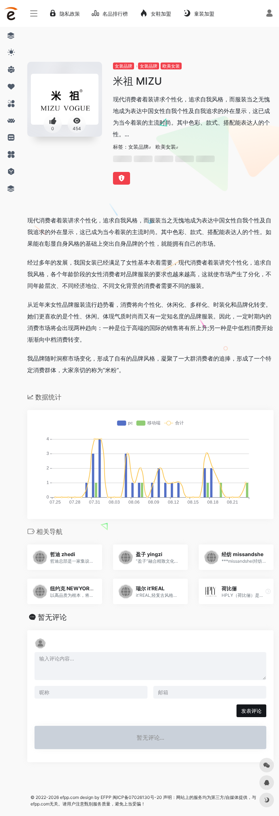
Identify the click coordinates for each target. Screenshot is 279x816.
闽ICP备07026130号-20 (137, 797)
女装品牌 (123, 66)
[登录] (269, 14)
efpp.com (69, 797)
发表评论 (251, 711)
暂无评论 (52, 617)
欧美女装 (171, 66)
